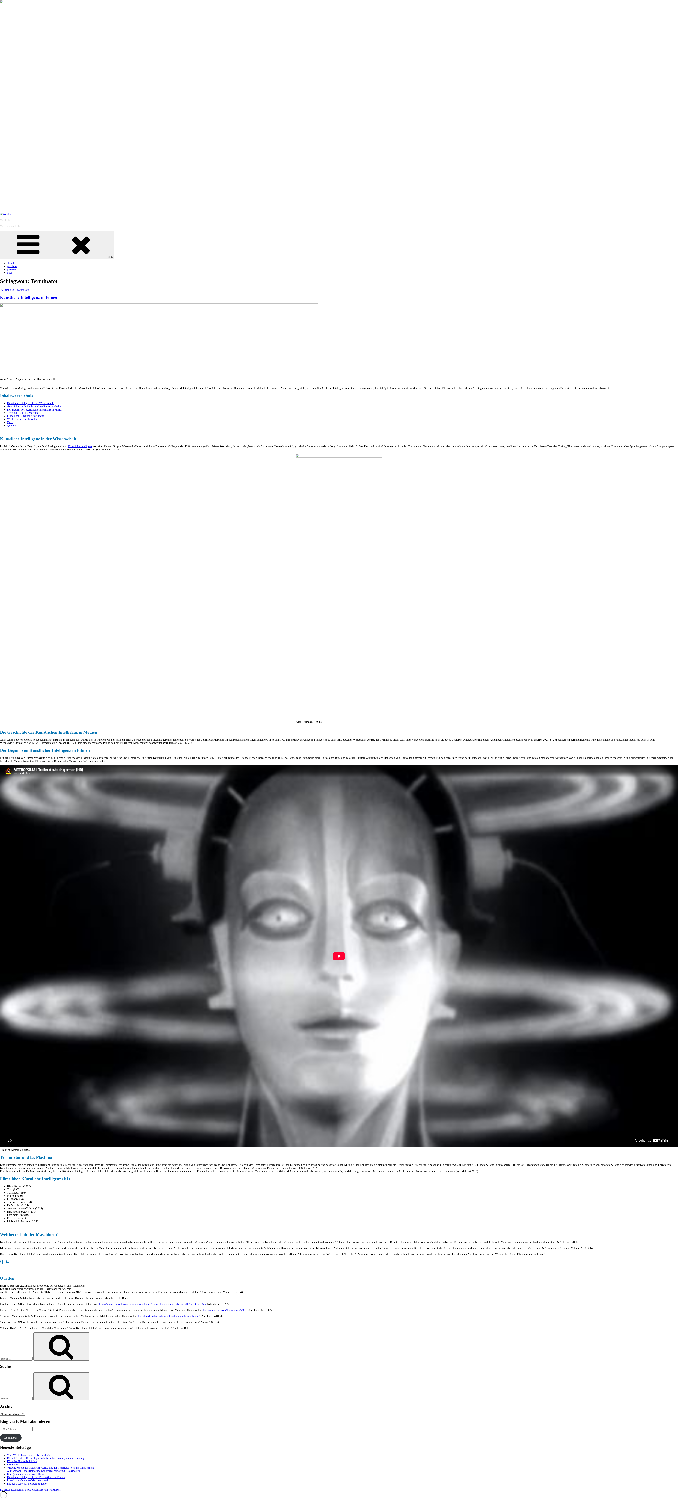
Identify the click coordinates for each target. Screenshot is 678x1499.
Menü (110, 257)
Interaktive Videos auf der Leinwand (27, 1480)
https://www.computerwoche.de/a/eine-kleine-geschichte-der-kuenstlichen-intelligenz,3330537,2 (152, 1303)
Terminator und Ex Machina (22, 412)
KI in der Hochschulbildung (22, 1461)
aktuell (10, 263)
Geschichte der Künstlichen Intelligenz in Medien (34, 406)
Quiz (10, 422)
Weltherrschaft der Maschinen (23, 419)
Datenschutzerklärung (12, 1489)
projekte (11, 269)
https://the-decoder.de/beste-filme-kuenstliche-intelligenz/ (168, 1315)
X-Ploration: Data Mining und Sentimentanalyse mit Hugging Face (44, 1470)
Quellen (11, 425)
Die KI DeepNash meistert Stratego (27, 1483)
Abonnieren (10, 1437)
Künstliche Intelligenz (80, 446)
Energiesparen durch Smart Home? (26, 1474)
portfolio (12, 266)
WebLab (5, 220)
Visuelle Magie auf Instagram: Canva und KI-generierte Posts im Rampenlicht (50, 1467)
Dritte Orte (13, 1464)
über (9, 272)
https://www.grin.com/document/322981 (224, 1309)
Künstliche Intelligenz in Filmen (29, 297)
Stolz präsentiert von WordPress (43, 1489)
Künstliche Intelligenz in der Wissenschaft (30, 403)
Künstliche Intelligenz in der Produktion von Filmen (36, 1477)
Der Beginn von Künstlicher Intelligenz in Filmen (34, 409)
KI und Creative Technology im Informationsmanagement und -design (46, 1458)
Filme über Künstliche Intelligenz (25, 415)
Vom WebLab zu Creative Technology (28, 1454)
